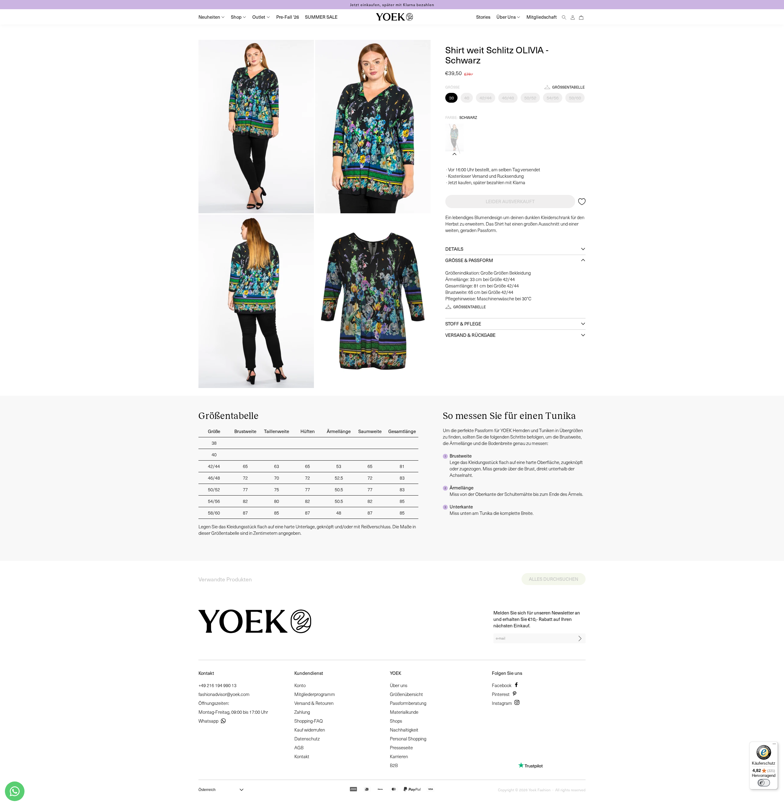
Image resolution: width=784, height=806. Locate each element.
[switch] (764, 782)
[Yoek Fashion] (394, 17)
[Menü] (774, 745)
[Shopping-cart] (581, 16)
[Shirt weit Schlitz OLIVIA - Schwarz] (454, 137)
